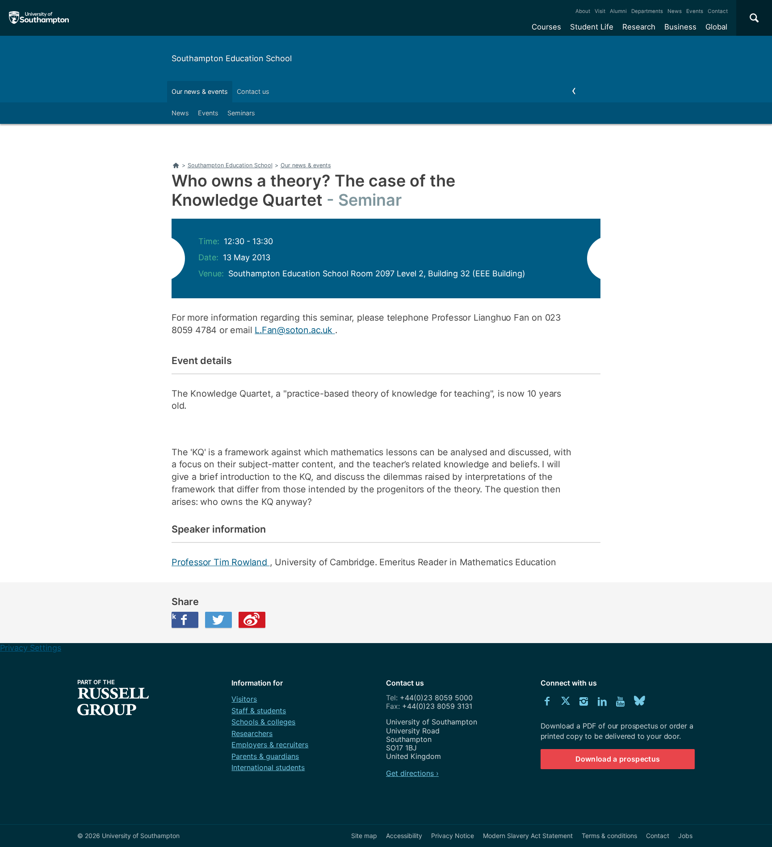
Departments (647, 11)
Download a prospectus (617, 758)
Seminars (241, 113)
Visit (600, 11)
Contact (718, 11)
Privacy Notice (452, 835)
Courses (546, 26)
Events (694, 11)
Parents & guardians (265, 756)
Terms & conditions (609, 835)
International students (268, 767)
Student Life (591, 26)
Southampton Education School (232, 58)
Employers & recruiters (269, 744)
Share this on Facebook (174, 616)
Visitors (244, 699)
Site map (364, 835)
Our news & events (200, 91)
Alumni (618, 11)
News (674, 11)
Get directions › (412, 773)
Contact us (253, 91)
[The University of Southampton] (39, 18)
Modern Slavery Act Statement (528, 835)
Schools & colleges (263, 721)
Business (680, 26)
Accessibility (404, 835)
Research (638, 26)
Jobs (685, 835)
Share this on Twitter (218, 620)
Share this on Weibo (252, 620)
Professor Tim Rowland (221, 562)
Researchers (252, 733)
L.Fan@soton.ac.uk (295, 330)
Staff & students (258, 710)
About (582, 11)
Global (716, 26)
